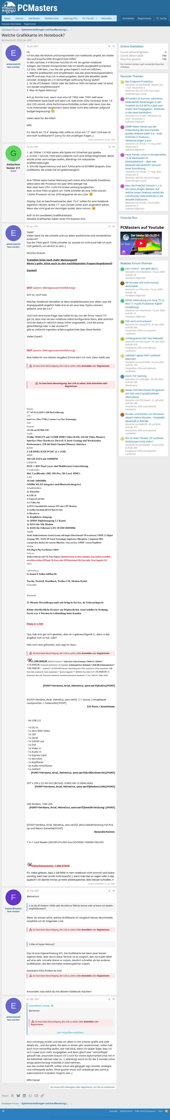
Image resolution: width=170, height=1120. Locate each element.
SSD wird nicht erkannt (138, 321)
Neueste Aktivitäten (11, 23)
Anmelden (87, 366)
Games (19, 18)
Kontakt (114, 1111)
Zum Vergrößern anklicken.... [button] (71, 1032)
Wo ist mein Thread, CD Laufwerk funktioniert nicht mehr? (144, 439)
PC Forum (88, 18)
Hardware (34, 18)
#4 (114, 890)
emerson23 (9, 40)
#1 (114, 46)
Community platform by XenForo (93, 1117)
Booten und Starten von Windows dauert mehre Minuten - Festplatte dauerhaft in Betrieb (145, 417)
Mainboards (131, 385)
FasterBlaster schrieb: (39, 1005)
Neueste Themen (131, 76)
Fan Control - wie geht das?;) (141, 268)
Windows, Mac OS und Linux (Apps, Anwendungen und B (142, 92)
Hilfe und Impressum (145, 1111)
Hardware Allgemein (135, 277)
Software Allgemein (134, 121)
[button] (96, 18)
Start (160, 1111)
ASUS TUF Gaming (135, 375)
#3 (114, 226)
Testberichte (51, 18)
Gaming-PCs (70, 18)
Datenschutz (126, 1111)
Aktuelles (106, 18)
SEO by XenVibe (58, 1117)
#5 (114, 999)
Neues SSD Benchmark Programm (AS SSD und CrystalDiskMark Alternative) (145, 393)
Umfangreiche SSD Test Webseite (144, 338)
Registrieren (30, 23)
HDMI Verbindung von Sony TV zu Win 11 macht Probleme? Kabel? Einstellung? (144, 303)
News (7, 18)
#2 (114, 146)
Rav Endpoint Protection (139, 81)
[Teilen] (109, 46)
